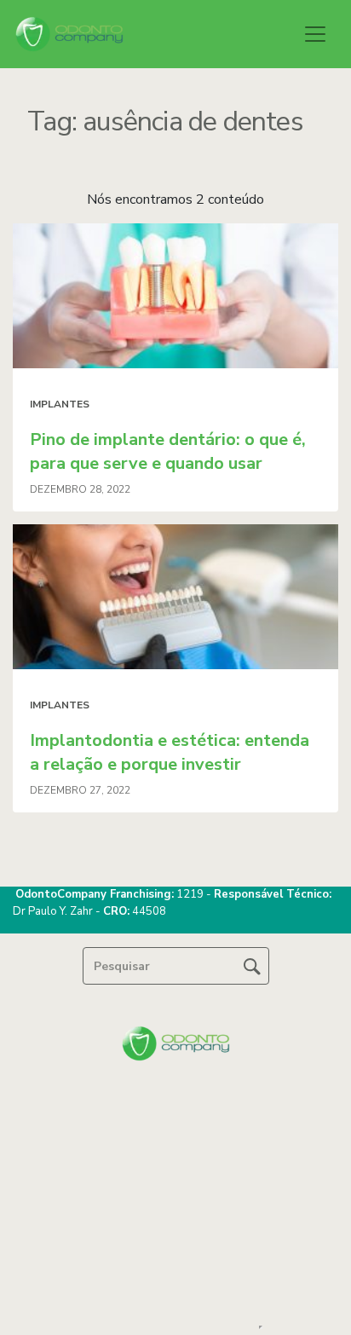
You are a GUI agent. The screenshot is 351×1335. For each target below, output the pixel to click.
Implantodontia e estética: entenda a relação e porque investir (169, 752)
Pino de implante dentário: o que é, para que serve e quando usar (168, 451)
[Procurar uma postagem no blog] (252, 966)
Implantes (59, 404)
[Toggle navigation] (315, 34)
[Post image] (175, 295)
